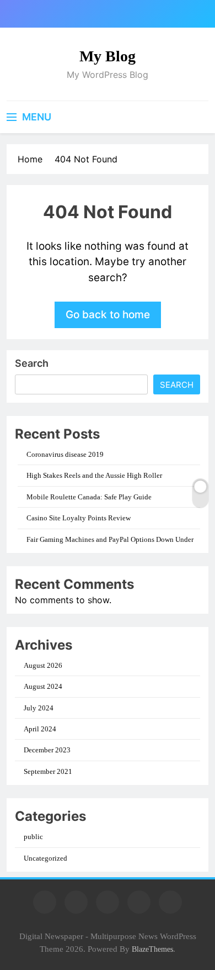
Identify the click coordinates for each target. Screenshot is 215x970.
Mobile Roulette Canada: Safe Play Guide (89, 497)
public (33, 836)
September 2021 (48, 771)
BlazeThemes (152, 949)
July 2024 (38, 708)
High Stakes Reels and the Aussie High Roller (94, 475)
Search (32, 363)
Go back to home (108, 314)
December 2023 (47, 750)
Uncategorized (45, 858)
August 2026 (43, 665)
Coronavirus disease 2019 (65, 454)
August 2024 (43, 686)
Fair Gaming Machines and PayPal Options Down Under (110, 539)
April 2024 (40, 729)
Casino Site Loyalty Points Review (78, 518)
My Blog (107, 56)
